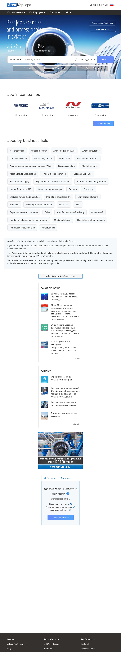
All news (77, 358)
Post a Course (92, 68)
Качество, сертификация (50, 189)
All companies (103, 123)
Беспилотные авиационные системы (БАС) (30, 166)
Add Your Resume (60, 68)
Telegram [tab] (51, 477)
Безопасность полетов (87, 158)
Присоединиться (60, 517)
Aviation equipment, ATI (64, 150)
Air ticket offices (17, 150)
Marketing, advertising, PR (58, 196)
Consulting (88, 189)
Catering (73, 189)
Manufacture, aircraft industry (70, 212)
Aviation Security (39, 150)
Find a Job (48, 648)
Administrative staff (18, 158)
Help (67, 12)
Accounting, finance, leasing (23, 173)
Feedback (11, 639)
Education (14, 204)
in (87, 59)
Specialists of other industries (91, 219)
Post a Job (28, 68)
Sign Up (103, 4)
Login (93, 4)
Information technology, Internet (91, 181)
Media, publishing (62, 219)
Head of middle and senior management (28, 219)
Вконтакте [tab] (66, 477)
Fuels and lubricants (82, 173)
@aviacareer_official (60, 498)
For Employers (36, 12)
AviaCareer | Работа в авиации (60, 491)
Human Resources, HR (20, 189)
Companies (55, 12)
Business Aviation (66, 166)
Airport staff (64, 158)
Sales (47, 212)
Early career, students (88, 196)
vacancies (21, 115)
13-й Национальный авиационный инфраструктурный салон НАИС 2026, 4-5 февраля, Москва (63, 347)
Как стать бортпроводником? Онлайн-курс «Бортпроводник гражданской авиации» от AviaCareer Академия (65, 392)
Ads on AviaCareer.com (17, 644)
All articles (76, 424)
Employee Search (88, 648)
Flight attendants (89, 166)
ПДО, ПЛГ (64, 204)
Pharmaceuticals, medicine (22, 227)
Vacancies (15, 59)
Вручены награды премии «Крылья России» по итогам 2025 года (64, 296)
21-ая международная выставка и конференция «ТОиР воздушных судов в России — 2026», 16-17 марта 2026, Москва (65, 330)
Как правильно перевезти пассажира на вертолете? (63, 403)
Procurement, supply (19, 181)
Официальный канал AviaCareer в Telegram (61, 378)
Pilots (78, 204)
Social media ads (102, 29)
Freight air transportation (54, 173)
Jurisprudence (48, 227)
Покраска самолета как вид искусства (64, 414)
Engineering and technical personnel (53, 181)
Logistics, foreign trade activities (25, 196)
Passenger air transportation (39, 204)
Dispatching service (43, 158)
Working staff (97, 212)
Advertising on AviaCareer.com (60, 276)
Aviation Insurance (91, 150)
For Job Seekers (15, 12)
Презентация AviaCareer (102, 23)
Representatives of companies (24, 212)
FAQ (9, 648)
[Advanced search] (75, 59)
